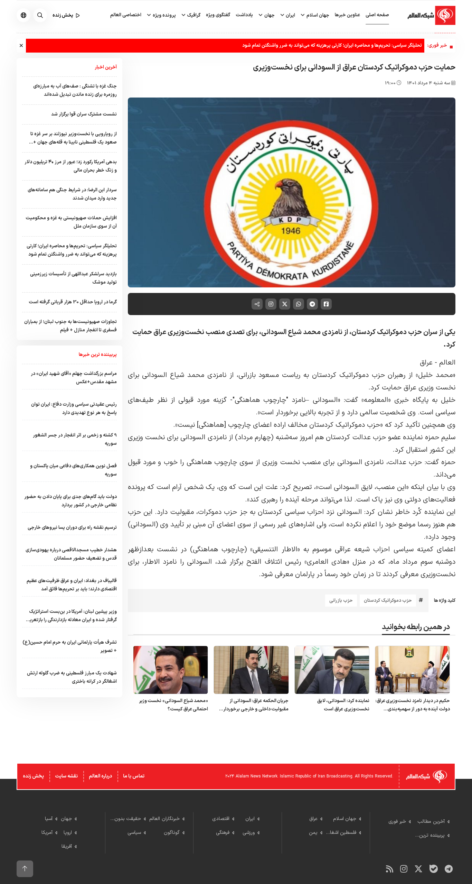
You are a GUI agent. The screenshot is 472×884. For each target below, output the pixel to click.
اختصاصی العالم (125, 15)
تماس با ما (133, 776)
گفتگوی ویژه (218, 15)
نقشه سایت (66, 776)
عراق (426, 363)
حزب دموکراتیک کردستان (388, 600)
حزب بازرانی (341, 600)
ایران (290, 15)
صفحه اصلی (377, 15)
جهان (269, 15)
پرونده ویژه (164, 15)
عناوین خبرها (347, 15)
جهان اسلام (317, 15)
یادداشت (244, 15)
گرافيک (193, 15)
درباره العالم (100, 776)
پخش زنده (33, 776)
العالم (446, 363)
